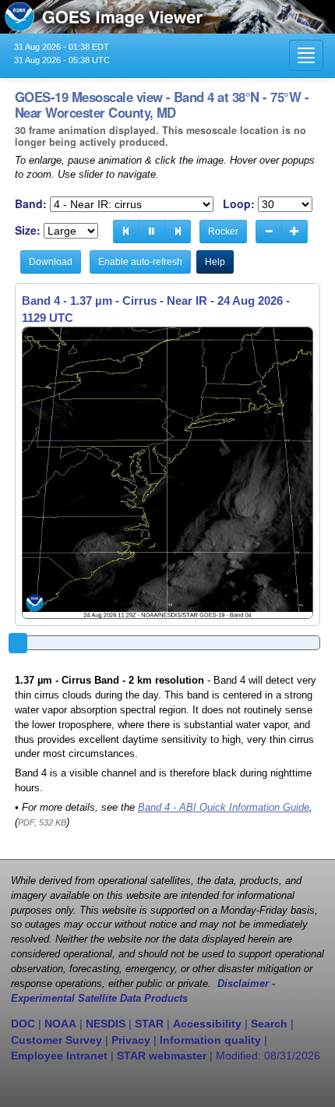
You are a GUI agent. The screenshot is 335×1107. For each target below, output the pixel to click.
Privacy (130, 1040)
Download (50, 261)
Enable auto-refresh (140, 261)
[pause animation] (152, 231)
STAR (149, 1023)
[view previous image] (126, 231)
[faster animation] (294, 231)
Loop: (239, 203)
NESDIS (105, 1023)
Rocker (223, 231)
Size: (28, 230)
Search (269, 1023)
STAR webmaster (161, 1055)
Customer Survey (56, 1040)
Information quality (210, 1040)
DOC (23, 1023)
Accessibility (207, 1023)
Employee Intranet (59, 1055)
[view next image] (177, 231)
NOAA (60, 1023)
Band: (31, 203)
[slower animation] (269, 231)
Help (215, 261)
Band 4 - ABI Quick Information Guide (223, 807)
